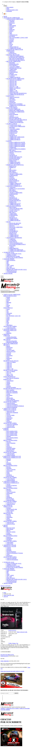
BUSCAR (17, 290)
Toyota (8, 317)
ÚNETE (16, 693)
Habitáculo (8, 419)
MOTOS (8, 221)
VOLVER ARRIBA (5, 709)
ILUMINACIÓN (13, 74)
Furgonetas (8, 550)
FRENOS (11, 73)
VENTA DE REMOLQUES (15, 243)
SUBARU (11, 27)
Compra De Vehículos (11, 558)
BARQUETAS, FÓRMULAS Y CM (12, 456)
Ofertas (8, 331)
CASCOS (11, 115)
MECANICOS (6, 339)
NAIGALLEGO (12, 630)
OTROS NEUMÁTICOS (9, 376)
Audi (7, 323)
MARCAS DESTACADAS (10, 296)
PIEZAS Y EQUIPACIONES (10, 440)
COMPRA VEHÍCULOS (15, 183)
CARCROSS (12, 187)
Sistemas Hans (9, 398)
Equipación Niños (10, 449)
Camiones (8, 547)
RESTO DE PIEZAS (14, 159)
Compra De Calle (10, 425)
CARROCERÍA (13, 69)
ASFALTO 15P (13, 82)
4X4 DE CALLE (13, 211)
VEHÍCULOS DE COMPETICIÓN (14, 19)
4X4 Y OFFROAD (7, 505)
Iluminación (9, 358)
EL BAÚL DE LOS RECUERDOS (14, 257)
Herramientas (9, 555)
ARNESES (11, 98)
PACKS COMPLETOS (14, 109)
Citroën (8, 298)
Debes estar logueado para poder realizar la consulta (12, 671)
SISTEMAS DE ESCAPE (15, 68)
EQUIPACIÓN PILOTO (15, 200)
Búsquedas (8, 333)
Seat (7, 310)
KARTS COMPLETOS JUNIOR (17, 145)
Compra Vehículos (10, 478)
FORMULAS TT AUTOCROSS (17, 188)
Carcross (8, 484)
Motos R (8, 530)
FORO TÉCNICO (10, 268)
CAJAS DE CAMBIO (14, 66)
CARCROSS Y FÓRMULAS (10, 481)
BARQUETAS (12, 166)
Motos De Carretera (10, 531)
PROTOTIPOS (12, 170)
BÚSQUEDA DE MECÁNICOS (17, 60)
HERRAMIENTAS (13, 248)
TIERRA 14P (12, 89)
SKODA (11, 31)
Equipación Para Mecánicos (12, 400)
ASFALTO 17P (13, 85)
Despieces (8, 537)
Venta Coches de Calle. (8, 595)
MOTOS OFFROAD (14, 224)
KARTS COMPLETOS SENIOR (17, 146)
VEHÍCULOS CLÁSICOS (9, 408)
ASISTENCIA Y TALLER (9, 545)
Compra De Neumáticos (11, 404)
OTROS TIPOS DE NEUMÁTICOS (18, 93)
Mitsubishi (8, 302)
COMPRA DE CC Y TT (15, 203)
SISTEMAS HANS (13, 117)
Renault (8, 299)
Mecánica (8, 466)
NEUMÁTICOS (13, 135)
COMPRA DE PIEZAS (14, 77)
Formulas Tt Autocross (11, 485)
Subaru (8, 309)
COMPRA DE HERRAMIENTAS (17, 251)
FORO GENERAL (10, 260)
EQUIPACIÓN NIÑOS (14, 158)
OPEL (10, 33)
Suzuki (8, 318)
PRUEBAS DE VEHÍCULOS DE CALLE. (16, 269)
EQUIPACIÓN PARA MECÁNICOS (18, 119)
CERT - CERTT (10, 265)
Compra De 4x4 (10, 522)
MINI (10, 43)
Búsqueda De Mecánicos (12, 342)
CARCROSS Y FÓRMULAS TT (14, 186)
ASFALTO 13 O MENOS (15, 80)
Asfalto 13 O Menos (11, 362)
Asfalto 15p (9, 364)
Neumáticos (9, 421)
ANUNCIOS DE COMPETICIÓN (11, 17)
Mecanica (8, 441)
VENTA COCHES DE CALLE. (13, 253)
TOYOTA (11, 39)
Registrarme (9, 11)
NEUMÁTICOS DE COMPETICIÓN (15, 78)
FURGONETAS (13, 241)
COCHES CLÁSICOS (11, 123)
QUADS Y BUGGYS (14, 210)
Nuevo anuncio (9, 7)
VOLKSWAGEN (13, 35)
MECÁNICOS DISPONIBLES (16, 58)
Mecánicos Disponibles (11, 341)
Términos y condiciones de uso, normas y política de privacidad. (15, 708)
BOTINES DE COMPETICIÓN (16, 111)
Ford (7, 303)
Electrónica (8, 349)
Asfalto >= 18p (9, 368)
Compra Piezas (9, 543)
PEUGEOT (12, 20)
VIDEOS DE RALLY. (11, 270)
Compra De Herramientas (12, 559)
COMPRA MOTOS (14, 235)
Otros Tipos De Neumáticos (12, 378)
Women (14, 643)
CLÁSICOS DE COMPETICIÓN (17, 126)
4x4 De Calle (9, 512)
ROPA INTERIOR (13, 114)
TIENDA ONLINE (7, 273)
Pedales (8, 384)
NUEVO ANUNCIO (5, 585)
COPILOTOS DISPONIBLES (16, 56)
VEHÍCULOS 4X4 (7, 506)
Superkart (8, 436)
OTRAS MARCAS (13, 46)
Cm (7, 461)
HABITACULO (7, 379)
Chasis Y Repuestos (10, 443)
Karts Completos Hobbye (12, 437)
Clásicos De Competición (12, 412)
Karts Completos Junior (11, 433)
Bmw (7, 301)
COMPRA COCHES (11, 255)
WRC (7, 261)
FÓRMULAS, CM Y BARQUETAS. (15, 164)
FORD (10, 28)
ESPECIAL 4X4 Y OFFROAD (13, 206)
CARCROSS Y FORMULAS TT (11, 482)
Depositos (8, 354)
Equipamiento (9, 538)
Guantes (8, 394)
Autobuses (8, 549)
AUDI (10, 45)
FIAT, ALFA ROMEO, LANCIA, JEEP (18, 37)
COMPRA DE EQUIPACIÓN (16, 122)
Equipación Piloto (10, 500)
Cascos (8, 396)
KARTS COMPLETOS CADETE (17, 143)
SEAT (10, 32)
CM (10, 168)
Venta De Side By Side (11, 509)
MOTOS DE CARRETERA (16, 227)
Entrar (7, 8)
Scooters (8, 533)
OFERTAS (11, 52)
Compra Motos (9, 542)
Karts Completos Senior (11, 435)
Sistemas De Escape (11, 351)
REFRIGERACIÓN (14, 64)
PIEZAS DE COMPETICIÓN (13, 61)
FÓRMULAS (12, 167)
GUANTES (12, 113)
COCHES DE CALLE (8, 252)
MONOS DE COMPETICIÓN (16, 110)
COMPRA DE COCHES (15, 48)
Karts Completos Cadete (11, 432)
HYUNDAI (12, 36)
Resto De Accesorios (11, 387)
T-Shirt (10, 643)
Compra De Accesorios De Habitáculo (15, 406)
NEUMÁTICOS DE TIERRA (10, 370)
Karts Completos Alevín (11, 431)
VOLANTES (12, 100)
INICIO (5, 16)
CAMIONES (12, 239)
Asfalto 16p (9, 366)
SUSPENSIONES (13, 72)
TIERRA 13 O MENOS (14, 88)
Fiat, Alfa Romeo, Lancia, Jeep (13, 315)
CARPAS (11, 247)
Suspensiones (9, 355)
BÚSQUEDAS (12, 53)
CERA (8, 264)
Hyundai (8, 314)
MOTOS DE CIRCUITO (15, 223)
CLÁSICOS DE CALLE (15, 125)
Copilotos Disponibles (11, 337)
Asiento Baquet (9, 380)
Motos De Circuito (10, 527)
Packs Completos (10, 390)
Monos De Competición (11, 391)
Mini (7, 321)
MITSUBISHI (12, 25)
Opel (7, 311)
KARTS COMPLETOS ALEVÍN (17, 142)
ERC (7, 263)
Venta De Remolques (11, 551)
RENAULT (12, 23)
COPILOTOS (6, 335)
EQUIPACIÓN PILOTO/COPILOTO (12, 388)
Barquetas (8, 459)
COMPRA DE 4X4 (13, 219)
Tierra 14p (8, 372)
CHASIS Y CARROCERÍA (15, 174)
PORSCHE (12, 29)
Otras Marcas (9, 325)
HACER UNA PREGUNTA (7, 654)
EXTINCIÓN (12, 102)
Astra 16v (5, 596)
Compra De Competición (12, 424)
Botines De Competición (12, 392)
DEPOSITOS (12, 70)
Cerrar (5, 5)
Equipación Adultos (10, 448)
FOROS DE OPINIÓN (8, 259)
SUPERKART (12, 147)
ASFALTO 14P (13, 81)
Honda (7, 319)
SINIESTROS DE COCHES (13, 256)
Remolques (8, 439)
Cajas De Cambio (10, 350)
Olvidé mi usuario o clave (12, 9)
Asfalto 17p (9, 367)
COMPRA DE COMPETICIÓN (16, 137)
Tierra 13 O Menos (10, 371)
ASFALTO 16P (13, 84)
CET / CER (9, 267)
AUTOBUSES (12, 240)
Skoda (7, 306)
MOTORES (12, 62)
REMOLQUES (12, 160)
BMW (10, 24)
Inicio (4, 592)
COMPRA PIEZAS (13, 236)
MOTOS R (11, 225)
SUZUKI (11, 40)
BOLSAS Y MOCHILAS (15, 118)
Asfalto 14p (9, 363)
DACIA (11, 44)
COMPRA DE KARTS (14, 162)
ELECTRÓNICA (13, 65)
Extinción (8, 386)
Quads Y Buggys (10, 510)
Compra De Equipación (11, 407)
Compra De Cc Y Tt (11, 502)
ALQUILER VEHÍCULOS (9, 329)
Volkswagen (9, 313)
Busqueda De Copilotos (11, 338)
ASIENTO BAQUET (14, 97)
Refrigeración (9, 347)
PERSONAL (6, 334)
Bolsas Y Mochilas (10, 399)
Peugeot (8, 297)
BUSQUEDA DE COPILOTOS (16, 57)
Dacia (7, 322)
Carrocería (8, 353)
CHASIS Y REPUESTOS (15, 151)
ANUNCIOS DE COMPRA (10, 326)
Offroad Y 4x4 (9, 375)
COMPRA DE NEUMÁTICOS (16, 94)
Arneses (8, 382)
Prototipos (8, 463)
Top (17, 643)
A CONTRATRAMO (11, 272)
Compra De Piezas (10, 403)
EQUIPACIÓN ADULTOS (15, 156)
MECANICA (12, 150)
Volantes (8, 383)
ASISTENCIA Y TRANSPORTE (14, 237)
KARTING (9, 141)
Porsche (8, 305)
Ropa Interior (9, 395)
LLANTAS (12, 76)
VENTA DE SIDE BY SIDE (16, 208)
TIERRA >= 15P (13, 90)
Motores (8, 346)
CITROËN (11, 21)
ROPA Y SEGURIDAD (12, 107)
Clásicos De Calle (10, 411)
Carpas (8, 554)
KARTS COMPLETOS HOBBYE (17, 149)
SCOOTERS (12, 228)
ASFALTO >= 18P (13, 86)
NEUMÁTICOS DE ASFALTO (10, 360)
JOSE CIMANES (5, 661)
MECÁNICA (12, 171)
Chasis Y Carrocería (10, 469)
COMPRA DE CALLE (14, 138)
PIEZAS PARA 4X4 (8, 513)
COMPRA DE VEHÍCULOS (16, 249)
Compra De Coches (10, 327)
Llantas (8, 359)
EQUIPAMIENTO (13, 231)
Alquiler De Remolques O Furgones (14, 553)
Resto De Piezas (10, 451)
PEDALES (11, 101)
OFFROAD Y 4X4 (13, 92)
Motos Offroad (9, 529)
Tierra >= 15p (9, 374)
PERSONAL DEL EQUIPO (13, 54)
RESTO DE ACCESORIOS (15, 103)
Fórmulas (8, 460)
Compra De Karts (10, 453)
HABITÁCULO (10, 96)
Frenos (7, 356)
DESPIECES (12, 229)
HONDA (11, 41)
